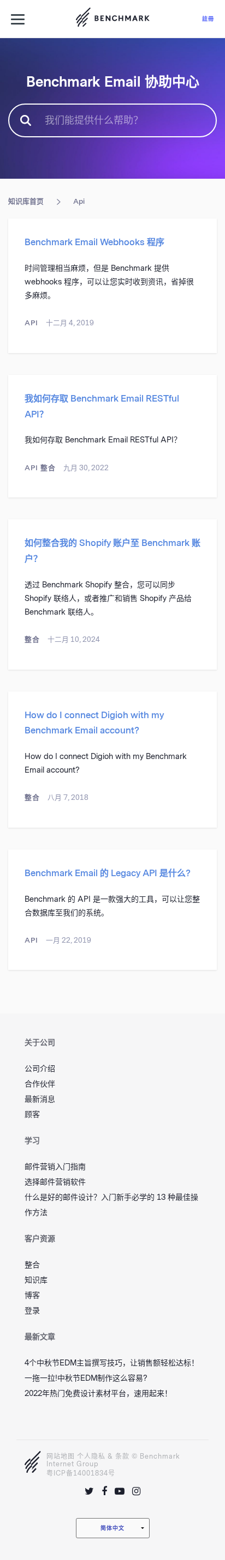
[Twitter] (89, 1491)
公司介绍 (40, 1068)
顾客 (32, 1114)
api (79, 201)
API (31, 323)
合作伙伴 (40, 1084)
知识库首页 (26, 201)
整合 (48, 468)
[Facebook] (104, 1491)
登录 (32, 1310)
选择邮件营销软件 (55, 1182)
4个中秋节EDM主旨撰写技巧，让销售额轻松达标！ (112, 1363)
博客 (32, 1295)
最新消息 (40, 1099)
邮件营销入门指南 (55, 1166)
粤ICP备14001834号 (80, 1473)
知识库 (36, 1280)
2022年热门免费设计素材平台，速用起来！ (98, 1393)
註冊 (208, 18)
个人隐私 (91, 1456)
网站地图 (60, 1456)
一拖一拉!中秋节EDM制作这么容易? (86, 1378)
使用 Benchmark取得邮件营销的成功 (112, 19)
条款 (122, 1456)
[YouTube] (120, 1491)
